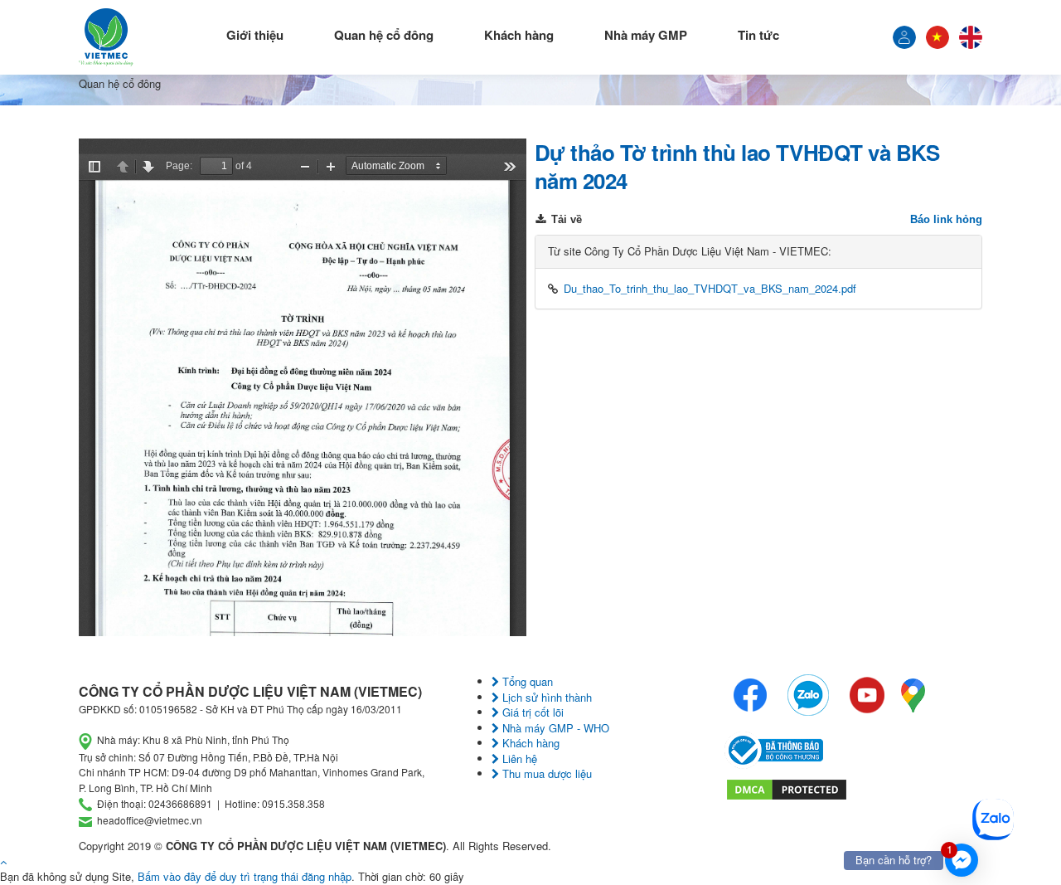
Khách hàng (519, 35)
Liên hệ (518, 758)
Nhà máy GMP (645, 35)
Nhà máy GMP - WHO (554, 728)
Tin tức (758, 35)
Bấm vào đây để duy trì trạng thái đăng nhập (244, 876)
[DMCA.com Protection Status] (786, 787)
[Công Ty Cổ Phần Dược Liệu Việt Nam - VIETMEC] (106, 37)
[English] (970, 37)
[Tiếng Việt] (904, 37)
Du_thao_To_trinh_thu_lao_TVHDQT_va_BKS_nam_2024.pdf (710, 288)
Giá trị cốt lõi (531, 712)
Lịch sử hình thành (545, 697)
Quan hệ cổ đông (384, 35)
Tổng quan (526, 681)
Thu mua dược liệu (545, 773)
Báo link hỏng (946, 219)
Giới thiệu (254, 35)
